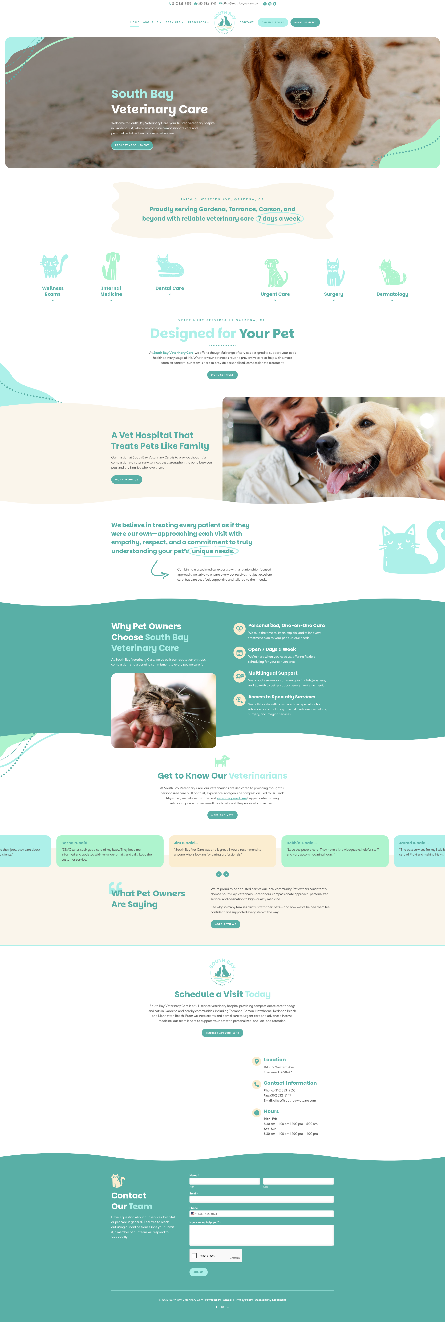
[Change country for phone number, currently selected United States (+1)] (193, 1213)
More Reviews (225, 924)
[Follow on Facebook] (265, 4)
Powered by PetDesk (219, 1299)
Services (173, 22)
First (191, 1186)
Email (194, 1193)
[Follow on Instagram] (270, 4)
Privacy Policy (244, 1299)
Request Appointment (132, 145)
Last (265, 1186)
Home (134, 22)
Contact (247, 22)
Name (194, 1175)
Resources (197, 22)
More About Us (126, 479)
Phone (193, 1208)
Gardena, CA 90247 (278, 1072)
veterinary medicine (232, 798)
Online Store (273, 22)
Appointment (305, 22)
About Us (151, 22)
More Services (222, 375)
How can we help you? (205, 1222)
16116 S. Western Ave (279, 1067)
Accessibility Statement (270, 1299)
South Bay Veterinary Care (173, 353)
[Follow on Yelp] (274, 4)
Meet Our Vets (222, 815)
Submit (198, 1272)
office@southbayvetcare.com (294, 1100)
